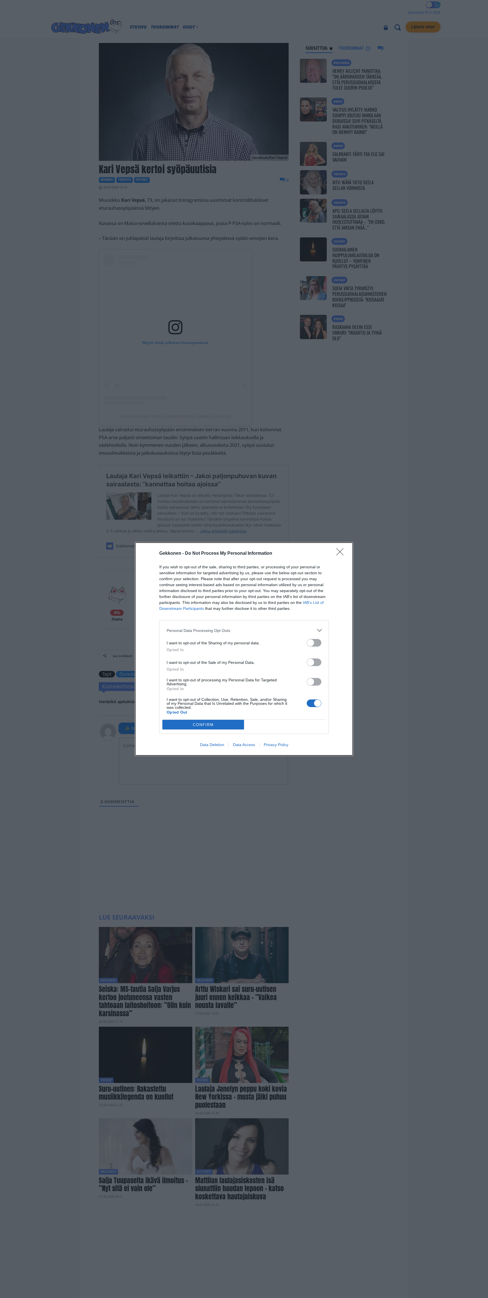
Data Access (244, 744)
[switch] (314, 643)
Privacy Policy (276, 744)
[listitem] (244, 630)
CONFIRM (203, 725)
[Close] (341, 553)
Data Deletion (212, 744)
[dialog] (244, 649)
